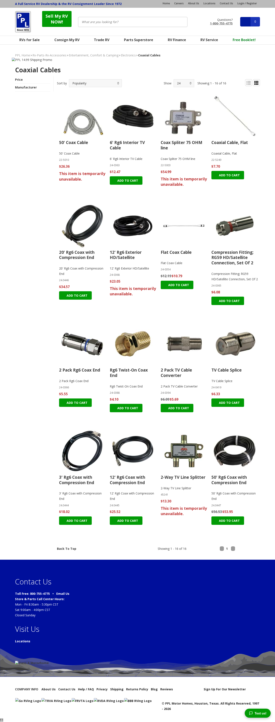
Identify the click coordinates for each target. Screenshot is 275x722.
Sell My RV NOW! (57, 19)
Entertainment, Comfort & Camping (93, 55)
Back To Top (66, 549)
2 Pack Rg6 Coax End (79, 370)
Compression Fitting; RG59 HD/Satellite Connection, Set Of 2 (232, 257)
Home (166, 3)
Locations (209, 3)
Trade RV (101, 39)
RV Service (209, 39)
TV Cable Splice (226, 370)
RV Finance (177, 39)
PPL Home (22, 55)
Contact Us (226, 3)
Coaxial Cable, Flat (229, 142)
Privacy (102, 689)
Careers (179, 3)
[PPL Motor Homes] (23, 22)
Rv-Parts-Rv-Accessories (49, 55)
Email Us (62, 594)
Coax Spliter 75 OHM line (181, 145)
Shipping (117, 689)
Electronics (128, 55)
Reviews (166, 689)
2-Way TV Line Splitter (183, 477)
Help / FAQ (86, 689)
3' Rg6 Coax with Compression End (76, 479)
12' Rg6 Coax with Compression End (127, 479)
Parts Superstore (138, 39)
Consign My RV (66, 39)
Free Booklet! (244, 39)
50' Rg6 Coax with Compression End (229, 479)
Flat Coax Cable (176, 252)
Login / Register (247, 3)
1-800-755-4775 (221, 23)
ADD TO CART (127, 180)
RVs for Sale (29, 39)
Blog (154, 689)
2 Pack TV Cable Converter (176, 372)
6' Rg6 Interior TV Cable (127, 145)
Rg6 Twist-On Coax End (129, 372)
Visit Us (27, 629)
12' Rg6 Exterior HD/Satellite (126, 254)
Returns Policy (137, 689)
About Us (193, 3)
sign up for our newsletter (225, 689)
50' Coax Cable (73, 142)
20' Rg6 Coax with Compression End (77, 254)
